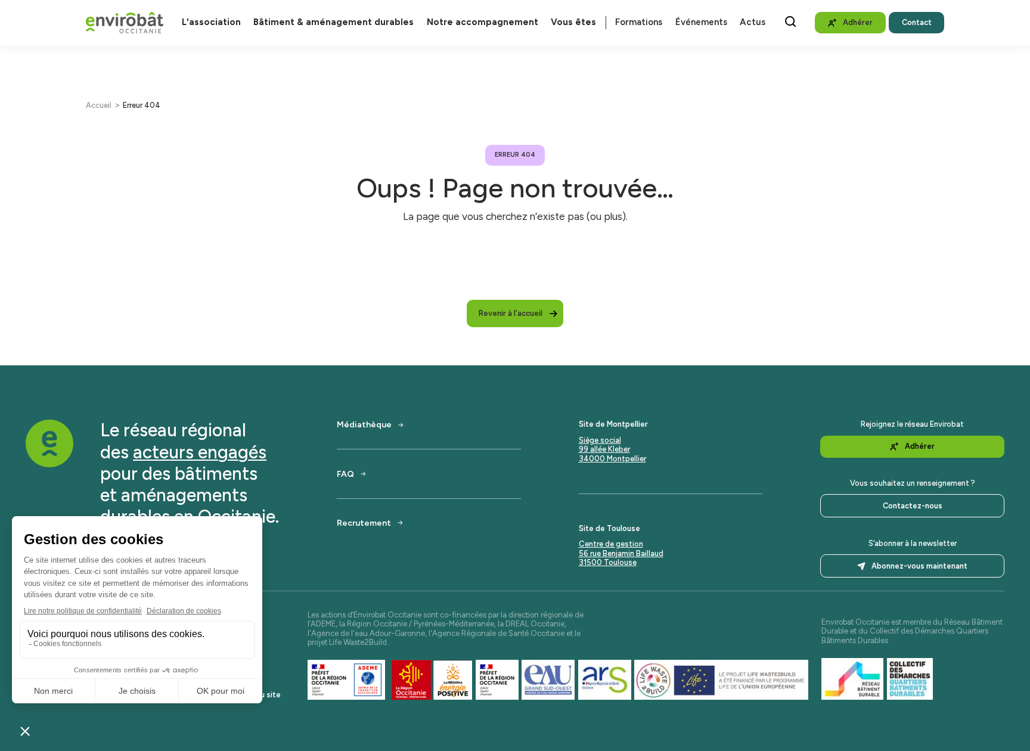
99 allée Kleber (604, 449)
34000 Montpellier (612, 458)
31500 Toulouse (608, 562)
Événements (701, 22)
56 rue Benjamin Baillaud (621, 553)
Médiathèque (364, 424)
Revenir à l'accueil (510, 313)
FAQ (345, 474)
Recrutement (364, 522)
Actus (752, 22)
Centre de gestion (611, 543)
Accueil (98, 105)
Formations (638, 22)
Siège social (600, 440)
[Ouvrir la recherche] (790, 21)
